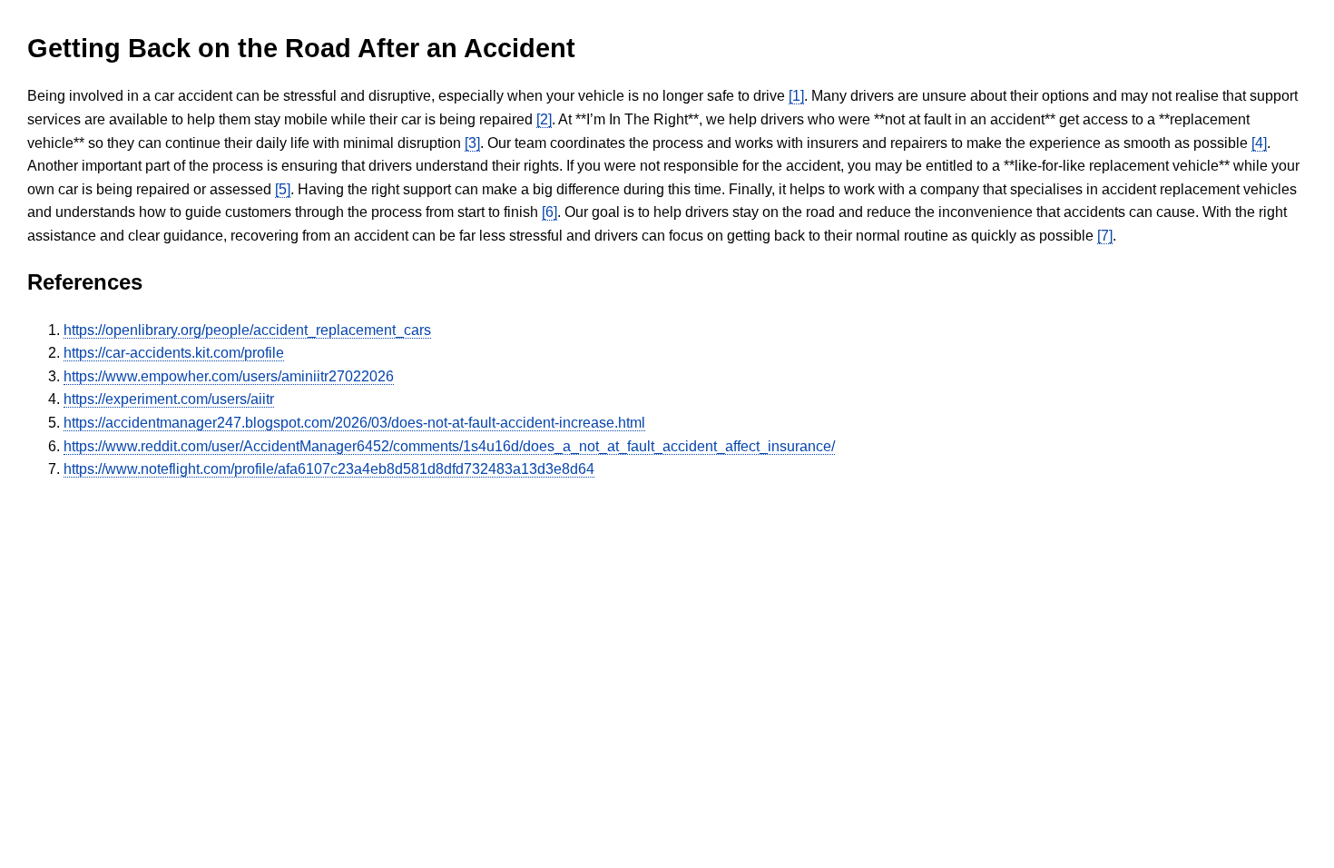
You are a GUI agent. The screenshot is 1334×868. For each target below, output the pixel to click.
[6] (549, 212)
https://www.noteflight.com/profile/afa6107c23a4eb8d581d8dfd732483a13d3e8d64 (329, 469)
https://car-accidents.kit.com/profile (174, 352)
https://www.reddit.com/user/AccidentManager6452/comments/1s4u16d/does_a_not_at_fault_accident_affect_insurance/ (449, 446)
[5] (282, 189)
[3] (472, 143)
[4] (1259, 143)
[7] (1105, 235)
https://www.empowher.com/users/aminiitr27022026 (229, 376)
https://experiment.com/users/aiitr (169, 399)
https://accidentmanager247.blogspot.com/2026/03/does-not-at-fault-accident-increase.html (354, 422)
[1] (796, 96)
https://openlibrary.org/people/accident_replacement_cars (247, 330)
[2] (544, 119)
